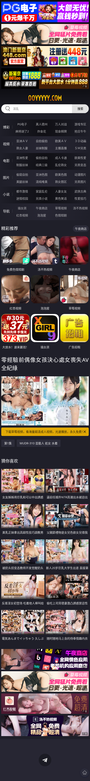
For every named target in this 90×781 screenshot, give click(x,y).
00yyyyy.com (45, 98)
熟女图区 (61, 182)
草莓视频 (61, 208)
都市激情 (22, 191)
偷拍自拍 (42, 158)
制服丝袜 (22, 165)
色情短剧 (61, 215)
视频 (6, 144)
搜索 (80, 109)
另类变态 (80, 165)
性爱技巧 (80, 198)
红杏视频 (22, 215)
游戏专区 (80, 124)
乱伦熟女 (61, 165)
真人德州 (42, 124)
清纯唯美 (42, 182)
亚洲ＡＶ (22, 141)
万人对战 (61, 124)
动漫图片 (80, 175)
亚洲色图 (42, 175)
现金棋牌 (61, 131)
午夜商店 (42, 208)
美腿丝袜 (22, 182)
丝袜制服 (42, 148)
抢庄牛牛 (80, 131)
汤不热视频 (80, 208)
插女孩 (22, 208)
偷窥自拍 (22, 175)
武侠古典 (80, 191)
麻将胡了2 (22, 131)
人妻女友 (61, 191)
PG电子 (22, 124)
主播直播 (61, 148)
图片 (6, 177)
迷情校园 (22, 198)
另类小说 (42, 198)
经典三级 (42, 165)
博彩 (6, 127)
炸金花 (41, 131)
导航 (6, 211)
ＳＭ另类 (80, 148)
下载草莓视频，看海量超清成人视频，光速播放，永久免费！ (45, 432)
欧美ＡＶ (61, 141)
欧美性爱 (80, 158)
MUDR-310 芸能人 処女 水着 (39, 443)
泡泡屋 (41, 215)
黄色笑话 (61, 198)
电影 (6, 160)
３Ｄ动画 (80, 141)
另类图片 (80, 182)
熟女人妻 (22, 148)
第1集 (8, 443)
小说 (6, 194)
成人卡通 (61, 158)
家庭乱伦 (42, 191)
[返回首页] (84, 772)
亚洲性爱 (22, 158)
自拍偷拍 (42, 141)
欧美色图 (61, 175)
